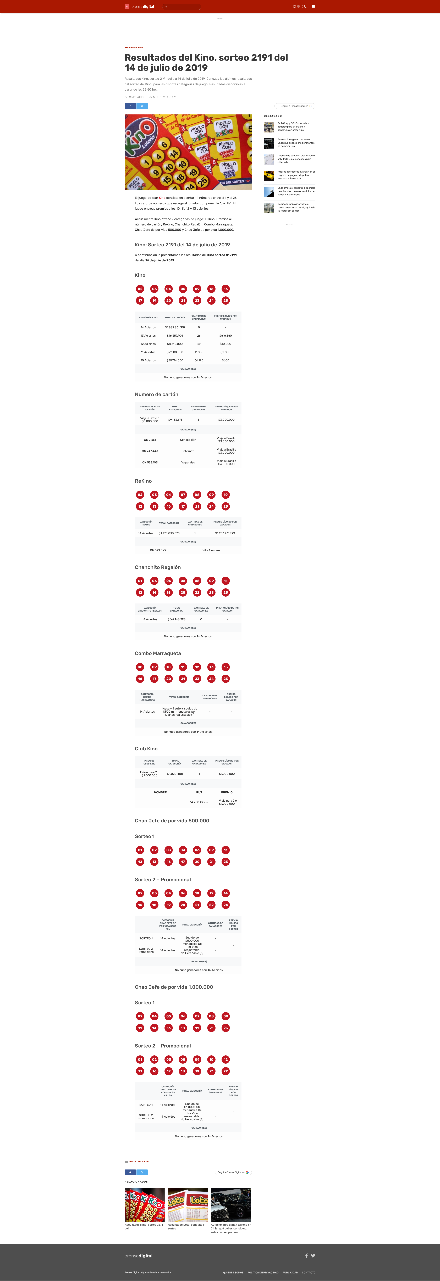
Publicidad (290, 1272)
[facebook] (306, 1255)
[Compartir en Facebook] (130, 106)
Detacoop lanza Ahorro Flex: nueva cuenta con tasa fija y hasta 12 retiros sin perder (296, 207)
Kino (162, 198)
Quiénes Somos (233, 1272)
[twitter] (313, 1255)
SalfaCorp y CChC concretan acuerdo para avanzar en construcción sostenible (293, 126)
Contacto (308, 1272)
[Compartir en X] (142, 106)
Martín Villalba (136, 97)
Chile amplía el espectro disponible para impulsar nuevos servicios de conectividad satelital (296, 191)
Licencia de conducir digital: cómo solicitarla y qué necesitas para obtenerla (296, 159)
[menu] (312, 5)
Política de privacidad (263, 1272)
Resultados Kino (139, 1162)
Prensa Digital (132, 1272)
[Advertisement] (220, 29)
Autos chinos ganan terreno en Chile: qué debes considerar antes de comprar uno (231, 1228)
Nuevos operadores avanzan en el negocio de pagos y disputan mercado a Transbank (296, 175)
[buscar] (166, 7)
